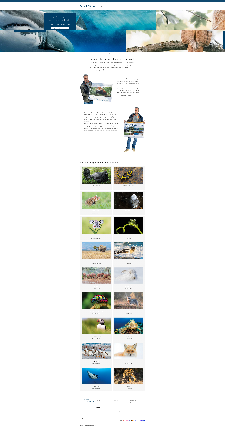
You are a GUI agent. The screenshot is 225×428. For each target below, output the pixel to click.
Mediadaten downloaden (134, 406)
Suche (130, 402)
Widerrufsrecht (116, 409)
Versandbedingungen (117, 411)
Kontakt (130, 404)
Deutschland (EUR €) (85, 421)
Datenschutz (115, 404)
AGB (113, 406)
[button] (102, 6)
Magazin (98, 404)
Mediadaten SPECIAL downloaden (135, 409)
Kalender (98, 406)
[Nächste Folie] (116, 53)
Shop (97, 409)
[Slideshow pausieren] (119, 53)
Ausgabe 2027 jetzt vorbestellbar (128, 28)
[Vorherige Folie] (105, 53)
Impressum (115, 402)
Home (98, 402)
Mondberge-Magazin (86, 425)
